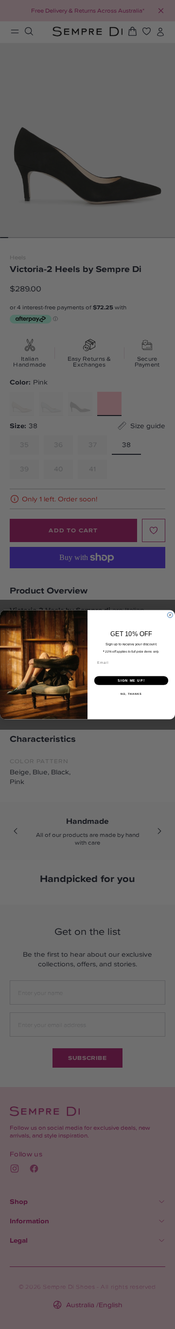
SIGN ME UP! (131, 680)
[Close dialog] (170, 615)
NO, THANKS (131, 693)
